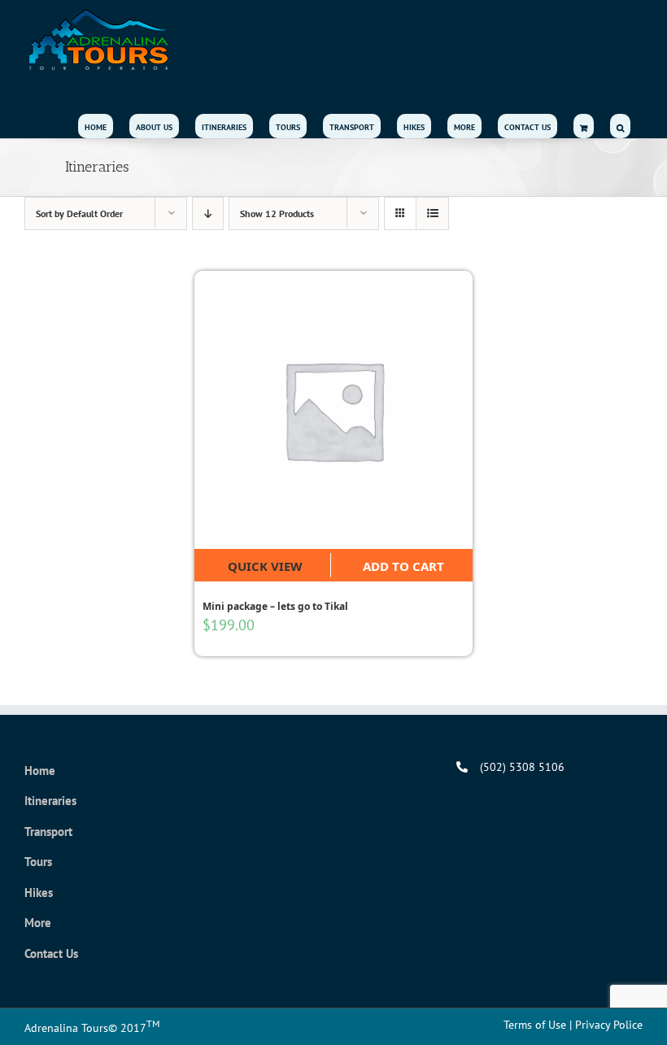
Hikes (38, 892)
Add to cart (403, 566)
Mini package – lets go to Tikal (275, 606)
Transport (48, 831)
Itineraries (50, 800)
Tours (38, 861)
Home (39, 770)
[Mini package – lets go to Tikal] (333, 410)
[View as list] (432, 213)
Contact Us (51, 953)
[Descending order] (208, 213)
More (37, 922)
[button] (620, 126)
